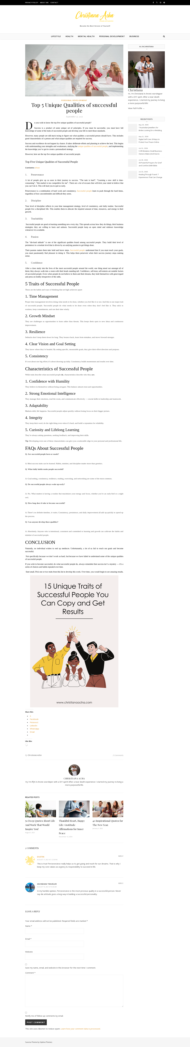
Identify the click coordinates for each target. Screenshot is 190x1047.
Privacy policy (31, 2)
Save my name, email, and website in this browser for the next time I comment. (60, 967)
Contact (54, 2)
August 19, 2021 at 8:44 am (47, 887)
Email (28, 939)
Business (134, 36)
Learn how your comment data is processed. (80, 1028)
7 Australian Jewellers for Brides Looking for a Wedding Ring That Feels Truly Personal (150, 129)
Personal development (112, 36)
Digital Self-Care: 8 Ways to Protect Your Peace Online (149, 140)
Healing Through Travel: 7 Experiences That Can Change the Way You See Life (150, 176)
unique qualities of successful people (93, 146)
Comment (30, 972)
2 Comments (118, 755)
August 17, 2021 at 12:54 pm (47, 860)
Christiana (135, 90)
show (37, 167)
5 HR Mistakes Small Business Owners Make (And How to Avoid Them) (150, 153)
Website (29, 951)
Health (69, 36)
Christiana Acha (35, 755)
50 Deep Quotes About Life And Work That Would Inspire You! (40, 825)
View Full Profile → (136, 108)
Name (28, 926)
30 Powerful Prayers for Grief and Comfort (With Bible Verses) (150, 164)
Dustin (40, 856)
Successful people (84, 191)
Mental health (86, 36)
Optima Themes (46, 1042)
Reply (120, 856)
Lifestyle (56, 36)
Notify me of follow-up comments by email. (44, 1016)
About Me (44, 2)
